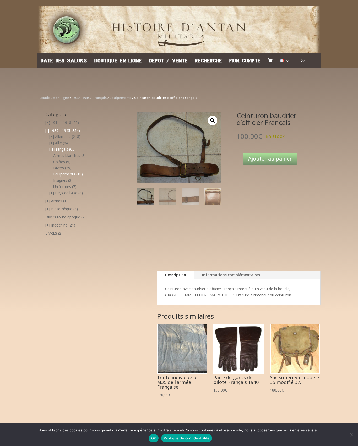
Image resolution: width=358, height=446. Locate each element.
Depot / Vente (168, 61)
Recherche (208, 61)
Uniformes (62, 186)
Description (175, 274)
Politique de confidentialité (186, 438)
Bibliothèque (61, 208)
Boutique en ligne (118, 61)
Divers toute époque (62, 216)
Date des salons (64, 61)
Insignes (60, 180)
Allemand (63, 136)
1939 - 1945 (81, 97)
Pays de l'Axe (66, 192)
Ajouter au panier (270, 158)
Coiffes (59, 161)
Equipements (120, 97)
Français (100, 97)
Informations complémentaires (231, 274)
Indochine (59, 225)
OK (153, 438)
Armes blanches (66, 155)
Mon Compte (245, 61)
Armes (56, 200)
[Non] (351, 434)
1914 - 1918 (61, 122)
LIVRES (51, 233)
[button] (212, 120)
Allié (58, 142)
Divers (58, 167)
